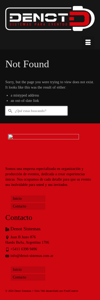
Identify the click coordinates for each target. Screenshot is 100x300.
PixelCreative (71, 290)
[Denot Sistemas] (50, 20)
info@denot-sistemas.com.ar (31, 256)
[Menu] (88, 42)
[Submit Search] (9, 110)
